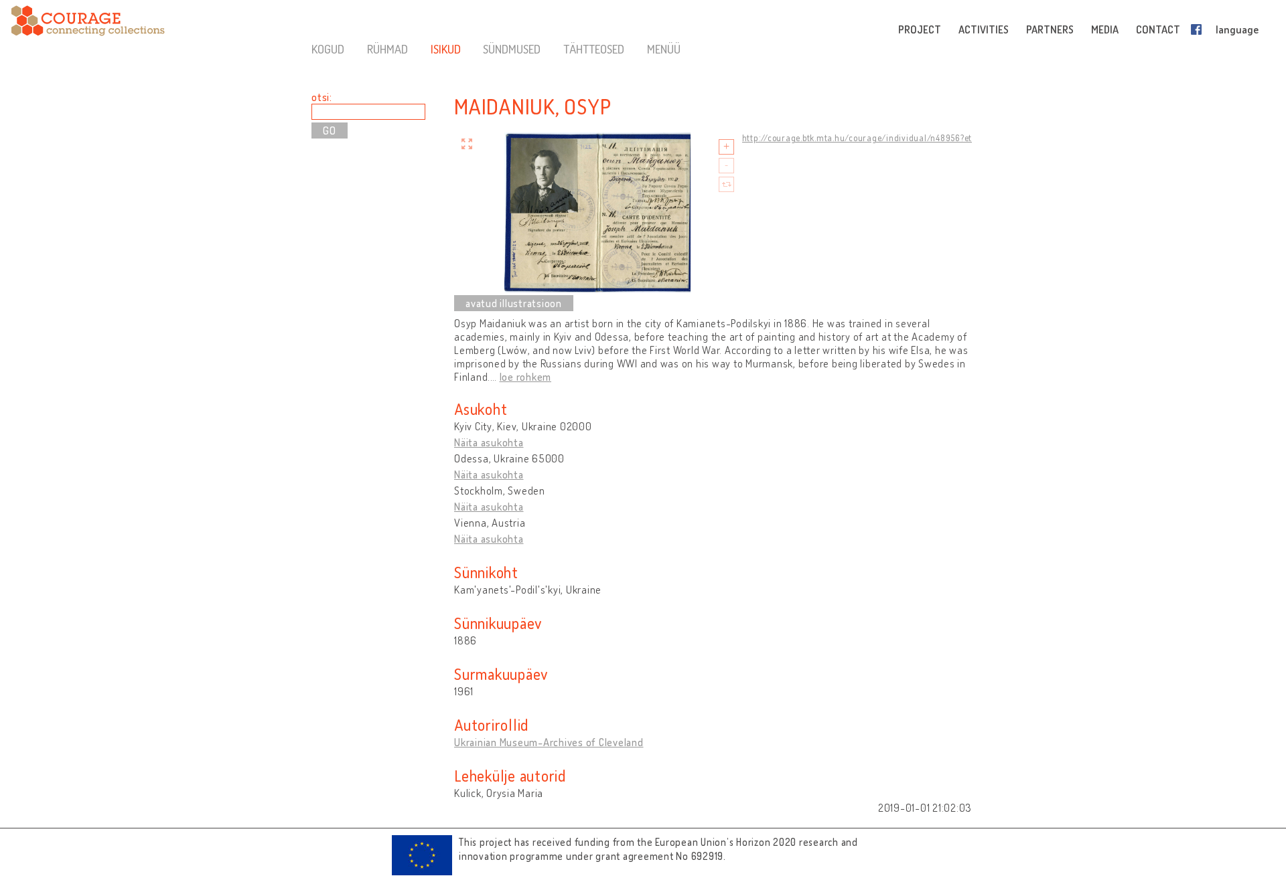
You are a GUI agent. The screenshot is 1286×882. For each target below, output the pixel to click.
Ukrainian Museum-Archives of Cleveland (549, 742)
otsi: (321, 97)
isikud (446, 48)
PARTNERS (1050, 29)
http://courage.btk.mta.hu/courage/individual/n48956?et (857, 138)
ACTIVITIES (983, 29)
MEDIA (1105, 29)
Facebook (1199, 29)
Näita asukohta (489, 442)
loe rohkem (526, 376)
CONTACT (1158, 29)
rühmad (387, 48)
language (1237, 29)
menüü (664, 48)
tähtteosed (593, 48)
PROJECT (919, 29)
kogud (327, 48)
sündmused (512, 48)
